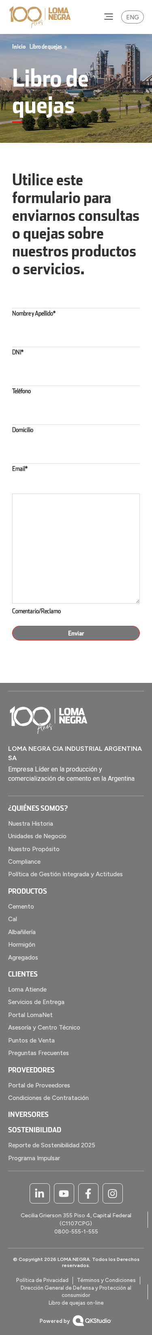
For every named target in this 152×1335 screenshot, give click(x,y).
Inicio (19, 46)
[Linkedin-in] (40, 1193)
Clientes (23, 973)
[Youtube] (64, 1193)
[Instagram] (113, 1193)
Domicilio (22, 429)
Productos (27, 890)
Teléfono (21, 390)
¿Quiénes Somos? (38, 807)
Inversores (28, 1114)
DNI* (18, 352)
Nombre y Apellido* (34, 313)
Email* (20, 468)
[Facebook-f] (88, 1193)
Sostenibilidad (34, 1129)
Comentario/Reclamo (36, 611)
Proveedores (31, 1069)
